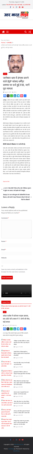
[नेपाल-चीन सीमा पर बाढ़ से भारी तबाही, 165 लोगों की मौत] (6, 365)
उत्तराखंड (5, 73)
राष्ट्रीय (5, 312)
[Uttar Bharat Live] (3, 32)
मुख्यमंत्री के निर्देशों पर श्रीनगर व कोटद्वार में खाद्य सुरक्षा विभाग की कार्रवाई (22, 372)
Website (4, 258)
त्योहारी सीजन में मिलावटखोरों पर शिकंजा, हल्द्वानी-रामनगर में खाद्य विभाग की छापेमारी (22, 353)
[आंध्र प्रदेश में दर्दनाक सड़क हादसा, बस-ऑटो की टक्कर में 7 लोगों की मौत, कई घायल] (16, 307)
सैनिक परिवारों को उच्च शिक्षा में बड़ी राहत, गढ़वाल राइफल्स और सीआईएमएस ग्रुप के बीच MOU (22, 382)
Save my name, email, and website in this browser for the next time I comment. (14, 270)
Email (3, 250)
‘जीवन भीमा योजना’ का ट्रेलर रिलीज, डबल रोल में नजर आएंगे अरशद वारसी (21, 402)
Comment (5, 218)
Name (3, 241)
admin (14, 92)
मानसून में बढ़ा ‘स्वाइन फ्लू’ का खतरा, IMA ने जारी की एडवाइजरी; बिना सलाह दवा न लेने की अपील (21, 422)
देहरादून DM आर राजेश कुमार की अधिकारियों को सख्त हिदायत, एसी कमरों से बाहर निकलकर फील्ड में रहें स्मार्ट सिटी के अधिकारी (16, 197)
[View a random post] (30, 32)
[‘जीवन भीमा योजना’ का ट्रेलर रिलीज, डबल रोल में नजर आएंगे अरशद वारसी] (6, 404)
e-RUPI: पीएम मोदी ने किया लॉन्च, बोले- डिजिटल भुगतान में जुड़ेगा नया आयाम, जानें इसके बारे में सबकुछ (17, 189)
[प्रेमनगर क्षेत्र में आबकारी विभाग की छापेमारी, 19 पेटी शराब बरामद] (6, 394)
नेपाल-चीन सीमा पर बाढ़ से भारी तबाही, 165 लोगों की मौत (18, 4)
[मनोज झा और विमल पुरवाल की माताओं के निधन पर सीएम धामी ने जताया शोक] (6, 413)
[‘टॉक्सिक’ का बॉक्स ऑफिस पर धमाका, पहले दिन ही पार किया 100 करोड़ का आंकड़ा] (6, 344)
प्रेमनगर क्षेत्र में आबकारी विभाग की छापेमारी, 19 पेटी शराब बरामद (21, 393)
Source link (6, 181)
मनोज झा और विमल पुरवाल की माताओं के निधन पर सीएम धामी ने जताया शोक (22, 411)
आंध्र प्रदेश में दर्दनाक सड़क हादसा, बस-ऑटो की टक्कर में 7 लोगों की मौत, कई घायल (16, 318)
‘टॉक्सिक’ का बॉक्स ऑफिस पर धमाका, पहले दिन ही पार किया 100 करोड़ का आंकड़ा (22, 342)
